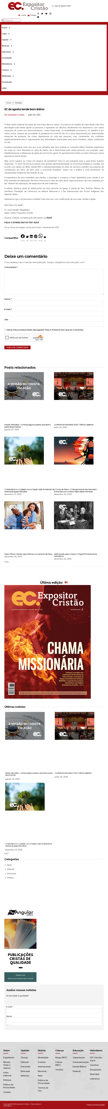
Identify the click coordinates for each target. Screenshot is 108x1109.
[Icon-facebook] (38, 13)
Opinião (5, 39)
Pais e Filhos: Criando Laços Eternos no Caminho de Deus (28, 554)
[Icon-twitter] (42, 13)
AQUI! (49, 217)
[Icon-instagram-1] (50, 13)
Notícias (5, 45)
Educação (6, 52)
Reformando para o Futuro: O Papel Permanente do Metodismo (75, 555)
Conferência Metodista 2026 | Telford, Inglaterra (73, 425)
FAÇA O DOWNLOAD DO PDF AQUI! (21, 222)
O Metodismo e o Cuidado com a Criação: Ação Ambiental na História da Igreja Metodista (29, 490)
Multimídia (6, 76)
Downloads (7, 82)
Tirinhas (18, 103)
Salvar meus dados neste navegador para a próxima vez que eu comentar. (45, 330)
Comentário (11, 267)
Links (4, 88)
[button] (23, 238)
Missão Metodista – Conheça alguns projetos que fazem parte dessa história (27, 426)
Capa (4, 33)
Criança (5, 70)
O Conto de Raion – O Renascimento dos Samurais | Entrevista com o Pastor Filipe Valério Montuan (75, 490)
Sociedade (7, 58)
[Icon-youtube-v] (46, 13)
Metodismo (7, 64)
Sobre (4, 27)
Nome (8, 299)
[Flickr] (38, 17)
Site (6, 319)
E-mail (8, 309)
